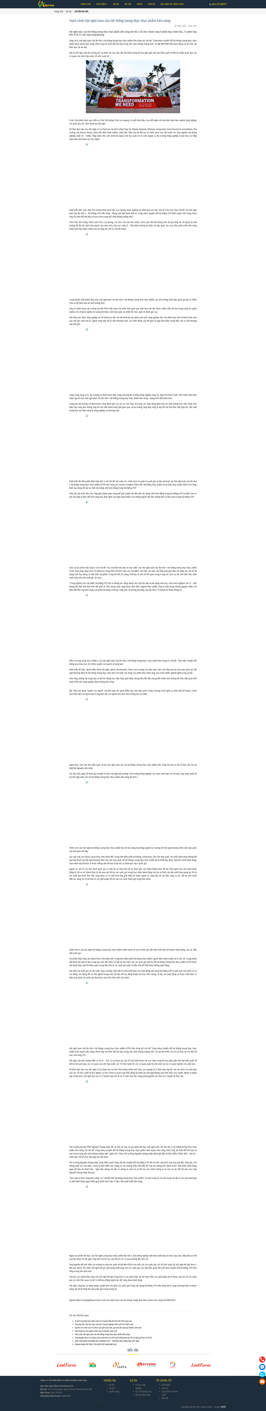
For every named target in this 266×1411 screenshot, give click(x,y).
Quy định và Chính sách (172, 4)
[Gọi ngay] (262, 1359)
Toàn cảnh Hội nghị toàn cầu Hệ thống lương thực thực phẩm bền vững (102, 1334)
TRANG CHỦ (85, 4)
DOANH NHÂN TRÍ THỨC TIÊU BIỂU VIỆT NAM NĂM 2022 (96, 1344)
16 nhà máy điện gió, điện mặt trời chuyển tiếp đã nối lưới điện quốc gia (103, 1321)
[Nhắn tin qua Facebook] (262, 1367)
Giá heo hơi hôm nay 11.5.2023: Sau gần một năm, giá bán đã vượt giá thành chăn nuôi (108, 1328)
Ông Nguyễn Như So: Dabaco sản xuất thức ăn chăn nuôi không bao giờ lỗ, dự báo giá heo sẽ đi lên (113, 1338)
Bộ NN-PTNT (163, 44)
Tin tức (127, 4)
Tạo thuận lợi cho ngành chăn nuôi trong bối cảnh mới (96, 1331)
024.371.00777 (219, 4)
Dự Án (116, 4)
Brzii (223, 1406)
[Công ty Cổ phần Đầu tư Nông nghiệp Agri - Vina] (46, 4)
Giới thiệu (101, 4)
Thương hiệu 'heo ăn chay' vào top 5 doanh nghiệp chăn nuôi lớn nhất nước (104, 1324)
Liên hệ (151, 4)
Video (139, 4)
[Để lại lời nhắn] (262, 1382)
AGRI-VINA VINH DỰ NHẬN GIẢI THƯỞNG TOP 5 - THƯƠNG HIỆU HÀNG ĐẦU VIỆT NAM (107, 1341)
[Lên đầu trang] (262, 1396)
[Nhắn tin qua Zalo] (262, 1374)
